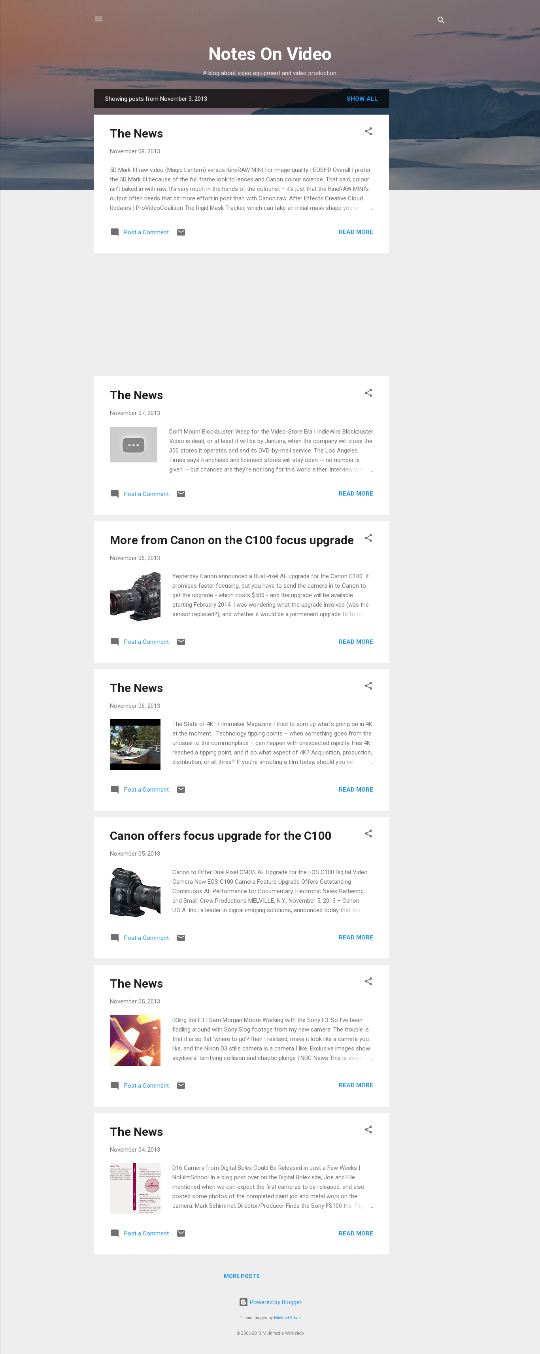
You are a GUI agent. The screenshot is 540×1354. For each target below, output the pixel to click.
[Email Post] (181, 235)
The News (136, 133)
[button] (368, 132)
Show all (362, 98)
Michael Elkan (287, 1317)
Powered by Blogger (275, 1302)
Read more (356, 232)
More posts (242, 1276)
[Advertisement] (420, 207)
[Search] (441, 21)
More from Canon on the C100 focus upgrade (232, 540)
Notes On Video (270, 53)
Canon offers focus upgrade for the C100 (221, 836)
